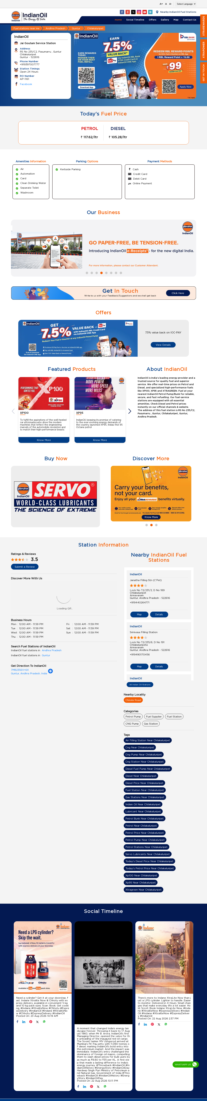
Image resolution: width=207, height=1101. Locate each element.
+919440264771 (139, 602)
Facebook (26, 84)
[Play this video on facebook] (103, 973)
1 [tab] (130, 95)
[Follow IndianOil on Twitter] (133, 12)
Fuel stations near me (26, 28)
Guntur (76, 28)
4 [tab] (101, 272)
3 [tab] (140, 95)
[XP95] (100, 393)
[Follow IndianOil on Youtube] (144, 12)
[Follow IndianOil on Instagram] (138, 12)
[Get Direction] (50, 672)
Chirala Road (133, 700)
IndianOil (136, 574)
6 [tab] (111, 272)
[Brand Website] (150, 12)
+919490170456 (140, 654)
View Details (163, 344)
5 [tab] (106, 272)
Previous (13, 411)
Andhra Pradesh (55, 28)
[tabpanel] (135, 66)
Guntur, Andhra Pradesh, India (29, 673)
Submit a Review (25, 566)
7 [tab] (115, 272)
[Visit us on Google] (127, 12)
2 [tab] (135, 95)
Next (130, 411)
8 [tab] (120, 272)
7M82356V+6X (20, 669)
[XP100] (43, 393)
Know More (44, 440)
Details (159, 614)
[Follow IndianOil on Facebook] (122, 12)
